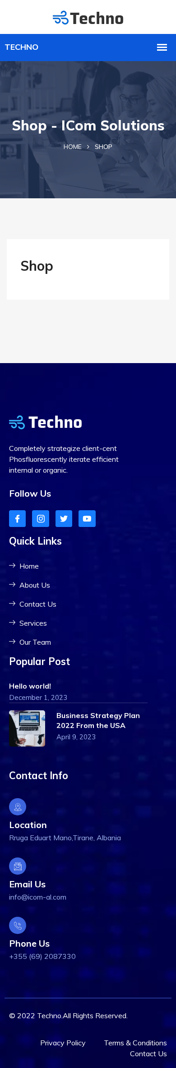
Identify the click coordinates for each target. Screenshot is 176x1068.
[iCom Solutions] (88, 16)
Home (73, 147)
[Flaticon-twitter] (64, 518)
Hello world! (30, 685)
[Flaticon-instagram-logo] (40, 518)
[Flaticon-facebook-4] (17, 518)
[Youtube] (87, 518)
